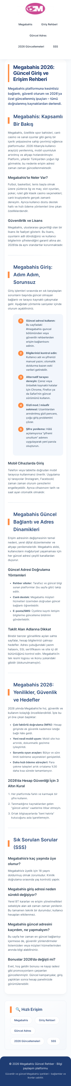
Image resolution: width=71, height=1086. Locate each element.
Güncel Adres (38, 35)
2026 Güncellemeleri (31, 46)
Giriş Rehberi (49, 24)
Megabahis (25, 24)
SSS (55, 46)
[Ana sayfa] (35, 9)
